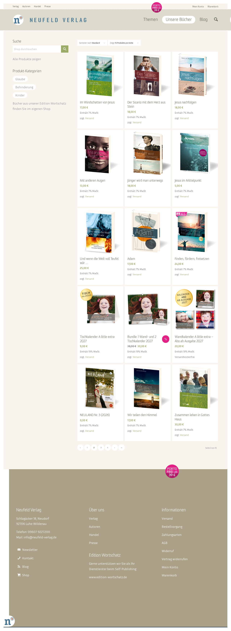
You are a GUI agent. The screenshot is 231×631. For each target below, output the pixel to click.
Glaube (20, 79)
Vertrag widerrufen (175, 559)
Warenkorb (213, 6)
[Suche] (216, 19)
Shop (46, 109)
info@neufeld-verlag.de (40, 537)
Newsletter (30, 550)
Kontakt (28, 558)
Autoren (26, 6)
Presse (47, 6)
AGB (164, 543)
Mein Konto (198, 6)
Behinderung (24, 87)
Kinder (20, 95)
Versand (89, 118)
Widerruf (168, 551)
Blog (25, 566)
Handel (37, 6)
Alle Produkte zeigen (27, 59)
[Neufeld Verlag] (50, 19)
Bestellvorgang (172, 526)
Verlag (16, 6)
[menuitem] (198, 6)
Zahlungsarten (172, 535)
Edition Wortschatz (53, 103)
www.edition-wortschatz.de (108, 577)
